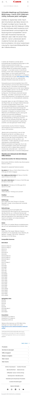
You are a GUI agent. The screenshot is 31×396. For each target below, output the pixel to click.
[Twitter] (19, 389)
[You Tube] (23, 389)
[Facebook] (7, 389)
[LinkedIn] (15, 389)
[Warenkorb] (2, 2)
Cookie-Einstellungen (15, 381)
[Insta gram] (11, 389)
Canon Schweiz (14, 386)
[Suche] (6, 2)
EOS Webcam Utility (23, 76)
